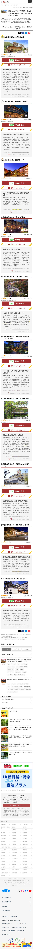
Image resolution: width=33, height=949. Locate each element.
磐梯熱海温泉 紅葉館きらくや (16, 578)
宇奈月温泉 (14, 849)
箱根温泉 (3, 869)
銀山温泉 (14, 832)
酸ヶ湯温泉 (3, 867)
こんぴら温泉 (15, 858)
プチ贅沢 (24, 672)
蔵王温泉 (3, 832)
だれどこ (10, 880)
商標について (20, 931)
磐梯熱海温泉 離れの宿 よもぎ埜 (17, 525)
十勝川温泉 (25, 824)
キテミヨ (4, 882)
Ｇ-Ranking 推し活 (16, 883)
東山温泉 (25, 829)
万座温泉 (14, 835)
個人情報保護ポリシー (7, 923)
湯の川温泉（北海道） (5, 827)
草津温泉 (25, 832)
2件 (31, 298)
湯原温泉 (25, 861)
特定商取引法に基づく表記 (19, 927)
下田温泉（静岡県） (5, 847)
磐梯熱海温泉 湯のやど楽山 (15, 217)
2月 (8, 689)
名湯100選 (10, 674)
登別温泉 (14, 824)
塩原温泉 (14, 838)
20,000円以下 (21, 674)
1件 (31, 420)
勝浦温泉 (25, 855)
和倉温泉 (14, 847)
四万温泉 (25, 835)
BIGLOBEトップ (6, 934)
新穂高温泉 (14, 852)
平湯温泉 (3, 852)
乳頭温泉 (14, 827)
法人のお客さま (6, 902)
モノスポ (17, 882)
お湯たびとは (9, 878)
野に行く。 (22, 882)
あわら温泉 (3, 849)
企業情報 (4, 906)
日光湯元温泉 (26, 867)
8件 (31, 119)
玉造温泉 (3, 861)
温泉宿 (16, 669)
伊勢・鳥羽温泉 (15, 869)
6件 (31, 178)
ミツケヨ (4, 883)
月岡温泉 (14, 841)
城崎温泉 (25, 852)
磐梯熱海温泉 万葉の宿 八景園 (16, 276)
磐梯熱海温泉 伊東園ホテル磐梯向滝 (17, 465)
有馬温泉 (3, 855)
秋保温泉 (14, 829)
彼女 (18, 664)
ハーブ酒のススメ (15, 885)
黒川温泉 (14, 864)
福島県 (9, 666)
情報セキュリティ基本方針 (8, 931)
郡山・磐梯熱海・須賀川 (22, 666)
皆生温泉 (14, 861)
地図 (17, 56)
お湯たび (19, 880)
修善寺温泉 (25, 844)
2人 (22, 664)
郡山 (13, 666)
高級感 (21, 669)
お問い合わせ (5, 916)
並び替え (4, 654)
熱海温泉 (25, 872)
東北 (26, 664)
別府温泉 (3, 864)
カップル (13, 664)
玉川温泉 (14, 867)
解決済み (27, 649)
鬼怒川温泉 (3, 838)
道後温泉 (3, 858)
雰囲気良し (17, 672)
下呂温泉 (25, 849)
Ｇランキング (4, 880)
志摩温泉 (25, 869)
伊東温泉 (14, 844)
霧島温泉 (25, 864)
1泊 (15, 674)
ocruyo (14, 880)
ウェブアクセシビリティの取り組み (11, 920)
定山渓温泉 (3, 824)
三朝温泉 (25, 858)
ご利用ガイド (16, 878)
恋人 (9, 664)
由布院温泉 (14, 872)
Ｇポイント (23, 878)
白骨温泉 (3, 841)
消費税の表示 (14, 916)
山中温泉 (25, 847)
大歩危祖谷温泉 (4, 872)
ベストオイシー (10, 882)
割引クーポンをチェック (18, 65)
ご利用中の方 (6, 911)
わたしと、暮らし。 (26, 880)
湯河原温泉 (3, 844)
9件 (31, 55)
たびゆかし (9, 883)
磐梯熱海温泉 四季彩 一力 (14, 160)
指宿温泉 (3, 875)
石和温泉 (25, 841)
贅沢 (12, 689)
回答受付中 (16, 649)
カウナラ (27, 882)
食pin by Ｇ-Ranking (25, 883)
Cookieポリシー (6, 927)
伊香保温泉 (3, 835)
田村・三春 (5, 702)
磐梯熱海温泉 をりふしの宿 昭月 (17, 398)
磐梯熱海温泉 (10, 669)
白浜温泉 (14, 855)
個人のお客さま (6, 897)
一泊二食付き (10, 672)
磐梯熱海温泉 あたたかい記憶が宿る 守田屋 (17, 338)
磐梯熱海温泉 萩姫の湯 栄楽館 (15, 101)
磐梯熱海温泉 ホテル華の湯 (14, 37)
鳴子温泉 (25, 827)
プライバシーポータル (20, 923)
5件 (31, 234)
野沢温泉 (25, 838)
